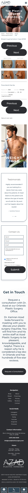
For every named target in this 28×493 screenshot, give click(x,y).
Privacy (18, 265)
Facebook (14, 414)
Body (9, 393)
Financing (17, 396)
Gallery (10, 401)
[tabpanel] (14, 146)
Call (14, 491)
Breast (16, 33)
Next (16, 52)
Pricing (17, 398)
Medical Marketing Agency (8, 482)
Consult (24, 491)
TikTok (14, 417)
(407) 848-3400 (14, 437)
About (17, 393)
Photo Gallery (9, 33)
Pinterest (14, 424)
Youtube (14, 419)
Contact (17, 403)
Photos (4, 491)
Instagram (14, 412)
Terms (5, 265)
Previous (12, 45)
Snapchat (14, 422)
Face (9, 398)
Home (2, 33)
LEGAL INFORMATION (14, 477)
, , (14, 434)
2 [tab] (14, 216)
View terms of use (9, 262)
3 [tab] (15, 216)
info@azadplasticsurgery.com (14, 440)
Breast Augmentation (7, 35)
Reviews (17, 401)
